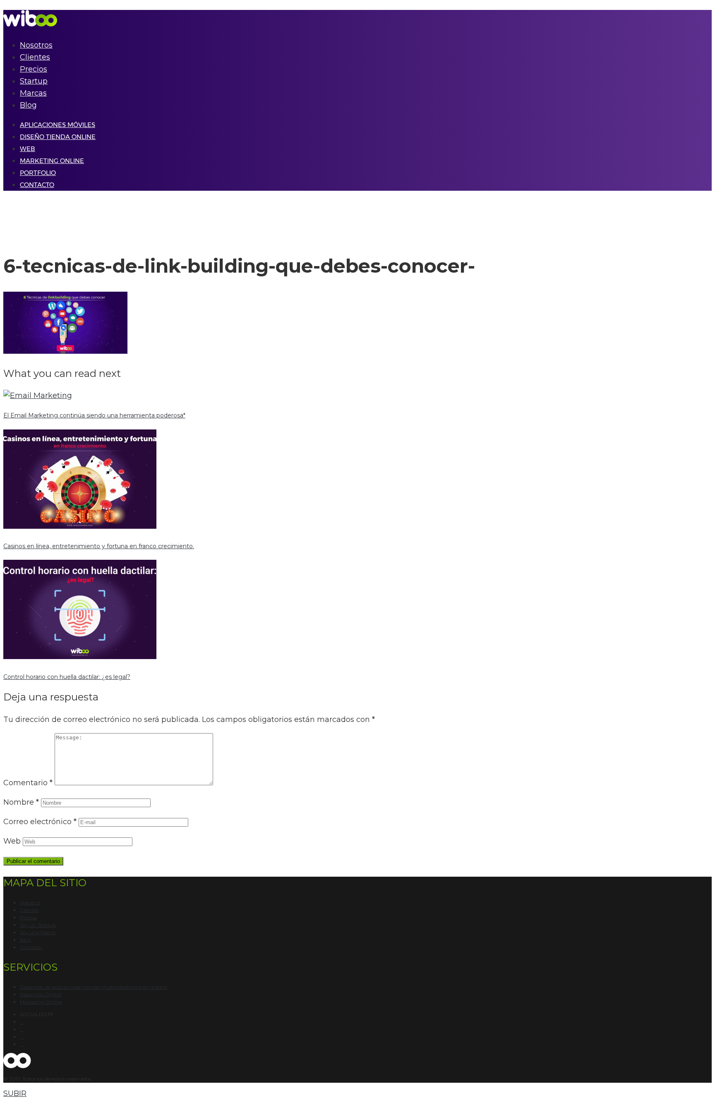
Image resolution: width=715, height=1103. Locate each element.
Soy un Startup (38, 925)
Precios (33, 69)
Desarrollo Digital (40, 994)
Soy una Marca (37, 932)
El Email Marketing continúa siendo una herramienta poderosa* (94, 415)
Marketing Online (41, 1002)
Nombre (21, 802)
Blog (28, 105)
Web (12, 841)
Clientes (35, 57)
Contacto (31, 947)
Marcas (33, 93)
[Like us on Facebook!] (22, 1022)
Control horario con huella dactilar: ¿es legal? (66, 677)
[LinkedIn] (22, 1044)
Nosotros (36, 45)
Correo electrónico (40, 821)
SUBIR (14, 1093)
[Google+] (22, 1037)
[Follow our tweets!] (22, 1029)
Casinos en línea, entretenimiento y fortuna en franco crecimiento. (98, 546)
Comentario (28, 782)
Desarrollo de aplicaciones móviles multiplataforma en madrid (93, 987)
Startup (34, 81)
